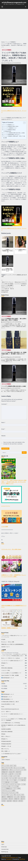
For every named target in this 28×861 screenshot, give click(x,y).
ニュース (14, 782)
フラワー (16, 788)
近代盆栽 (3, 639)
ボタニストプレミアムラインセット (10, 792)
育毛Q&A (3, 734)
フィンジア (8, 274)
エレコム (4, 778)
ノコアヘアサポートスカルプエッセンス (11, 784)
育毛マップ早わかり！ (6, 736)
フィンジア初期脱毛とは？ (8, 124)
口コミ (16, 796)
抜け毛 (23, 274)
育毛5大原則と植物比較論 (6, 668)
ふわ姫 (10, 773)
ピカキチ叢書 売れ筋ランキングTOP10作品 (10, 722)
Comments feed (4, 849)
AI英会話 (4, 771)
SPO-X (4, 773)
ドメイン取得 (21, 780)
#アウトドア (5, 765)
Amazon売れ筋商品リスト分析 (8, 704)
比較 (23, 796)
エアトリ (16, 776)
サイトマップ (4, 716)
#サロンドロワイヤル (7, 767)
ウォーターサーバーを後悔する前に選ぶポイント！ (12, 660)
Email (3, 429)
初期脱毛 (19, 274)
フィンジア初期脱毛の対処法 (9, 129)
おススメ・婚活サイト (6, 711)
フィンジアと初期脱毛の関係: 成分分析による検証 (14, 132)
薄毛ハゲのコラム (5, 748)
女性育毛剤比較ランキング (8, 677)
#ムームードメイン (19, 767)
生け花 (4, 798)
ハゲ (23, 784)
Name (3, 422)
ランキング (5, 794)
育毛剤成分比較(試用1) (6, 741)
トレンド (13, 780)
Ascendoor (9, 859)
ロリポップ (20, 794)
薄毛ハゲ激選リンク (5, 751)
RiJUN (18, 771)
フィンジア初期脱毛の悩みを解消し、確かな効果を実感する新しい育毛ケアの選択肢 (13, 319)
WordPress (22, 859)
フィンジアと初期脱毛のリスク (10, 128)
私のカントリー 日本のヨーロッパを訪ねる (10, 658)
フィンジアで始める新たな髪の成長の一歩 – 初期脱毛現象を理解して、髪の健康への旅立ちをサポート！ (13, 354)
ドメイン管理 (5, 782)
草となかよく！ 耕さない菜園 (7, 641)
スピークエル (13, 778)
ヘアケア (14, 274)
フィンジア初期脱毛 (7, 49)
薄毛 (15, 800)
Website (3, 435)
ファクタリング (6, 786)
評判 (20, 800)
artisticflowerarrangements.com (14, 2)
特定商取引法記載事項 (6, 729)
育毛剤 (16, 798)
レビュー (12, 794)
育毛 (11, 798)
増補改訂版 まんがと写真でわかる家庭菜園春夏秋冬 (12, 644)
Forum (2, 665)
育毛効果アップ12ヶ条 (6, 746)
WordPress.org (4, 851)
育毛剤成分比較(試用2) (6, 743)
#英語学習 (5, 769)
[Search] (26, 7)
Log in (2, 844)
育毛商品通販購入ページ (7, 699)
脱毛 (23, 798)
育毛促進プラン (4, 663)
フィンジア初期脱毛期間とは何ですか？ (11, 134)
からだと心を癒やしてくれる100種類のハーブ (11, 672)
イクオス (18, 773)
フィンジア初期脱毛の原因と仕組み (10, 126)
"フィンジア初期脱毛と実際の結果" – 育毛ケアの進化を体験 (14, 137)
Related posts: (8, 131)
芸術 (9, 800)
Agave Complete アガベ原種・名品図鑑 (10, 675)
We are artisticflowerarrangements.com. (10, 709)
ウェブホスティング (7, 776)
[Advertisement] (14, 24)
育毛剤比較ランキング (7, 696)
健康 (4, 796)
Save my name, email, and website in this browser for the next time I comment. (14, 443)
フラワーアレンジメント (8, 790)
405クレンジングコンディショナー (18, 769)
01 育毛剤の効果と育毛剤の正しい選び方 (10, 701)
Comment (4, 404)
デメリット (5, 780)
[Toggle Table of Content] (23, 123)
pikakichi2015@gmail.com (8, 62)
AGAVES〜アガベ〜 (5, 646)
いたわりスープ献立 (5, 670)
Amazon (11, 771)
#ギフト (13, 765)
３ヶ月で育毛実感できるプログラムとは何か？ (11, 753)
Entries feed (4, 846)
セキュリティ (22, 778)
